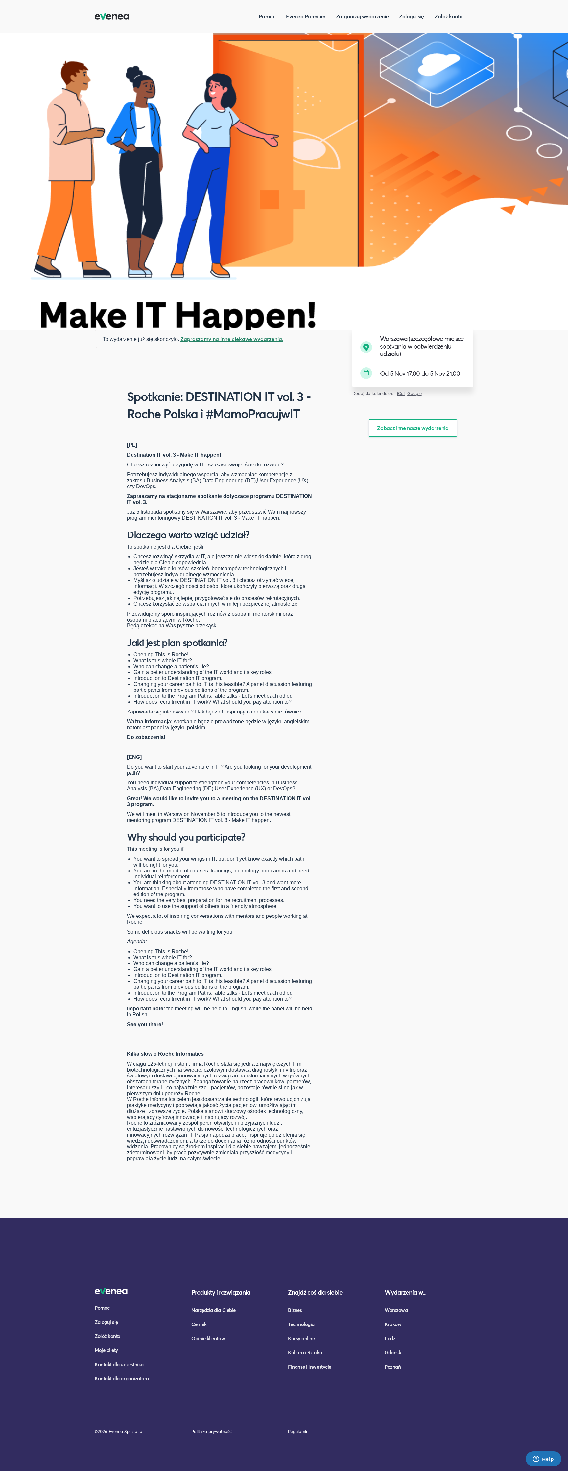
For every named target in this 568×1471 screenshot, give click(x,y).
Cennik (198, 1324)
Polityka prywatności (211, 1431)
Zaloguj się (411, 16)
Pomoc (267, 16)
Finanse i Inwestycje (309, 1366)
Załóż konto (449, 16)
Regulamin (298, 1431)
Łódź (390, 1338)
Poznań (393, 1366)
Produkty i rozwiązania (220, 1292)
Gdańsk (393, 1352)
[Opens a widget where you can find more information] (543, 1459)
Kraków (393, 1324)
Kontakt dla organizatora (122, 1378)
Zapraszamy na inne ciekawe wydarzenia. (231, 338)
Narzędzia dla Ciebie (213, 1310)
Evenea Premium (305, 16)
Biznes (295, 1310)
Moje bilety (106, 1350)
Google (414, 393)
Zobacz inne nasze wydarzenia (412, 427)
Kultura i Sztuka (305, 1352)
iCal (401, 393)
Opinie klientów (208, 1338)
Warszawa (396, 1310)
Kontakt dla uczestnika (119, 1364)
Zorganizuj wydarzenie (362, 16)
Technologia (301, 1324)
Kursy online (301, 1338)
